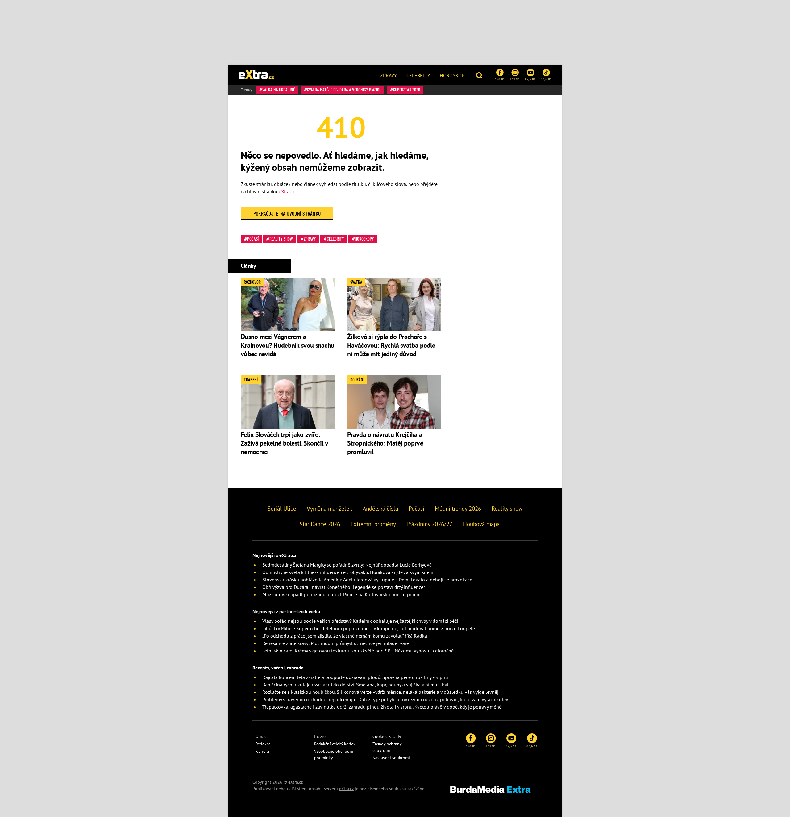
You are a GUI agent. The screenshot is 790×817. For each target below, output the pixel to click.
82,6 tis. (546, 79)
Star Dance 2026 (320, 524)
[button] (480, 74)
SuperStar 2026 (406, 89)
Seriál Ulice (282, 508)
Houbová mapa (481, 524)
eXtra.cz (287, 191)
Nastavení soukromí (391, 757)
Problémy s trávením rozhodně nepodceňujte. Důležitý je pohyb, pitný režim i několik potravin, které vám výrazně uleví (385, 699)
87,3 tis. (530, 79)
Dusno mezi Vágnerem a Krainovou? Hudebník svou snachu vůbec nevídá (287, 345)
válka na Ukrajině (278, 89)
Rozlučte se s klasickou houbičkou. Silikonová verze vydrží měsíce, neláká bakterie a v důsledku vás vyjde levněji (381, 692)
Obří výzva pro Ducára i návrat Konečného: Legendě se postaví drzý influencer (343, 587)
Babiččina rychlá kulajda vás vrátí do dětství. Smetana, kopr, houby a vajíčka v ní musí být (355, 684)
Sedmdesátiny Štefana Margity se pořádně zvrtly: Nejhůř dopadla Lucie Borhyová (347, 565)
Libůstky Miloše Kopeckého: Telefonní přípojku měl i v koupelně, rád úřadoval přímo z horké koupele (368, 628)
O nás (261, 736)
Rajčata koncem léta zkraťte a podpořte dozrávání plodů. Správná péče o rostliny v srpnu (355, 677)
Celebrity (418, 75)
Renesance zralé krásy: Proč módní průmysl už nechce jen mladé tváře (335, 643)
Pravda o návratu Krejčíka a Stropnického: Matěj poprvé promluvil (385, 443)
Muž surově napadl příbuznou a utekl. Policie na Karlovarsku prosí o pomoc (342, 594)
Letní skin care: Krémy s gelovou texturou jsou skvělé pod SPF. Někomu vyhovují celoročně (358, 650)
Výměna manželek (329, 508)
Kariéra (262, 751)
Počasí (253, 238)
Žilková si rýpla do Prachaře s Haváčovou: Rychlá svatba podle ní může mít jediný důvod (391, 345)
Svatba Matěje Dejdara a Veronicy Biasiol (344, 89)
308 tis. (500, 79)
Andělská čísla (380, 508)
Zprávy (388, 75)
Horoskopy (364, 238)
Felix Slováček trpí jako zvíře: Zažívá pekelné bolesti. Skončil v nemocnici (284, 443)
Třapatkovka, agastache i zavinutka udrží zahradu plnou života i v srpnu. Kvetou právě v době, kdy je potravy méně (381, 707)
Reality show (281, 238)
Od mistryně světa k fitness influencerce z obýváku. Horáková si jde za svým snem (347, 572)
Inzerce (320, 736)
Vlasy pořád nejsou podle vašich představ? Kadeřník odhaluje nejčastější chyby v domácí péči (360, 621)
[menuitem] (388, 75)
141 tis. (515, 79)
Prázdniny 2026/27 (429, 524)
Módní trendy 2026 (458, 508)
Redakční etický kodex (335, 744)
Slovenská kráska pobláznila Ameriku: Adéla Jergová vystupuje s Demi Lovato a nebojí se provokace (367, 579)
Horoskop (452, 75)
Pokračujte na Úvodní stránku (287, 213)
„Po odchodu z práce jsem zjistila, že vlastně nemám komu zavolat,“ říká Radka (344, 636)
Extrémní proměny (373, 524)
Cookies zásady (386, 736)
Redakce (263, 744)
